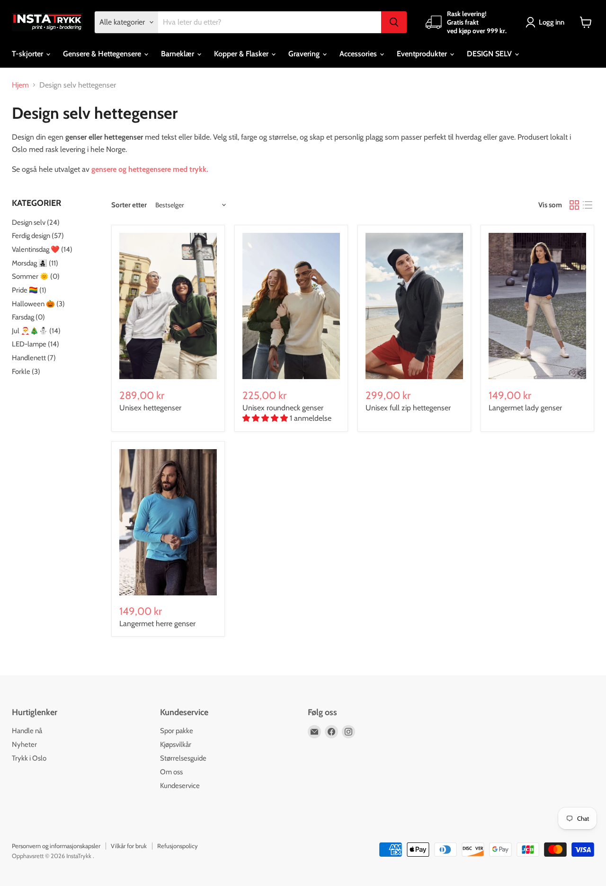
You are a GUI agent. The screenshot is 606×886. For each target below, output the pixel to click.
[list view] (587, 205)
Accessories (359, 53)
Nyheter (24, 744)
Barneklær (178, 53)
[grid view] (574, 205)
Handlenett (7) (34, 358)
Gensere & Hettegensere (103, 53)
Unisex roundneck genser (282, 407)
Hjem (20, 85)
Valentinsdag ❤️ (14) (42, 249)
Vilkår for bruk (129, 846)
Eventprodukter (423, 53)
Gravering (304, 53)
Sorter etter (129, 205)
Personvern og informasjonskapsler (56, 846)
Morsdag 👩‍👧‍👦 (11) (35, 263)
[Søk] (394, 22)
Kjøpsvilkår (175, 744)
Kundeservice (180, 785)
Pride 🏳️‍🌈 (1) (29, 290)
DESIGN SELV (490, 53)
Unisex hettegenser (150, 407)
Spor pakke (176, 731)
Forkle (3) (26, 371)
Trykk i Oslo (29, 758)
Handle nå (27, 731)
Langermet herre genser (157, 623)
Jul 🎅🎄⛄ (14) (36, 331)
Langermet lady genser (525, 407)
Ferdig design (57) (38, 235)
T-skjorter (28, 53)
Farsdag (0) (28, 317)
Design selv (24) (36, 222)
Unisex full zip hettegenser (408, 407)
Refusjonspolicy (177, 846)
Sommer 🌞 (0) (36, 276)
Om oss (171, 772)
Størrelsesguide (183, 758)
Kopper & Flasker (242, 53)
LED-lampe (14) (35, 344)
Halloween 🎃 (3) (38, 304)
